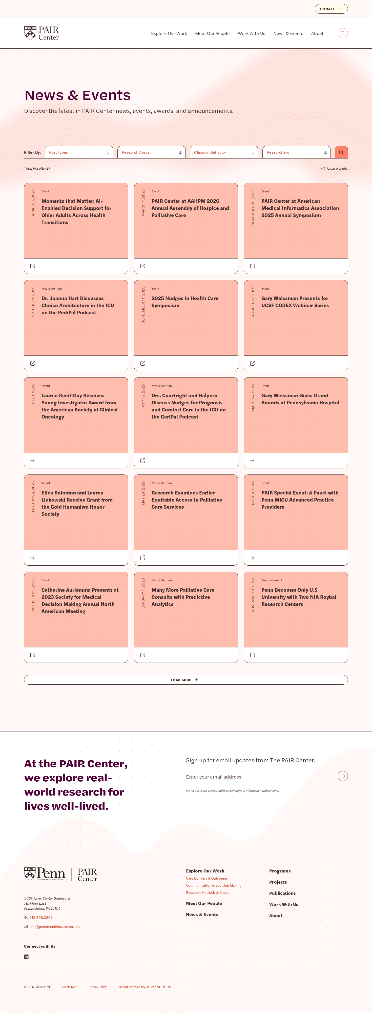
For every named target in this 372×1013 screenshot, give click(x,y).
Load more (181, 679)
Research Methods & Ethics (207, 892)
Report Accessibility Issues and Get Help (145, 986)
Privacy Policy (98, 986)
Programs (280, 870)
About (317, 33)
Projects (278, 882)
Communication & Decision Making (213, 885)
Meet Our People (212, 33)
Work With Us (251, 33)
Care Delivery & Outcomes (207, 878)
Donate (327, 8)
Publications (282, 893)
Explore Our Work (169, 33)
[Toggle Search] (343, 33)
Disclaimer (69, 986)
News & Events (288, 33)
